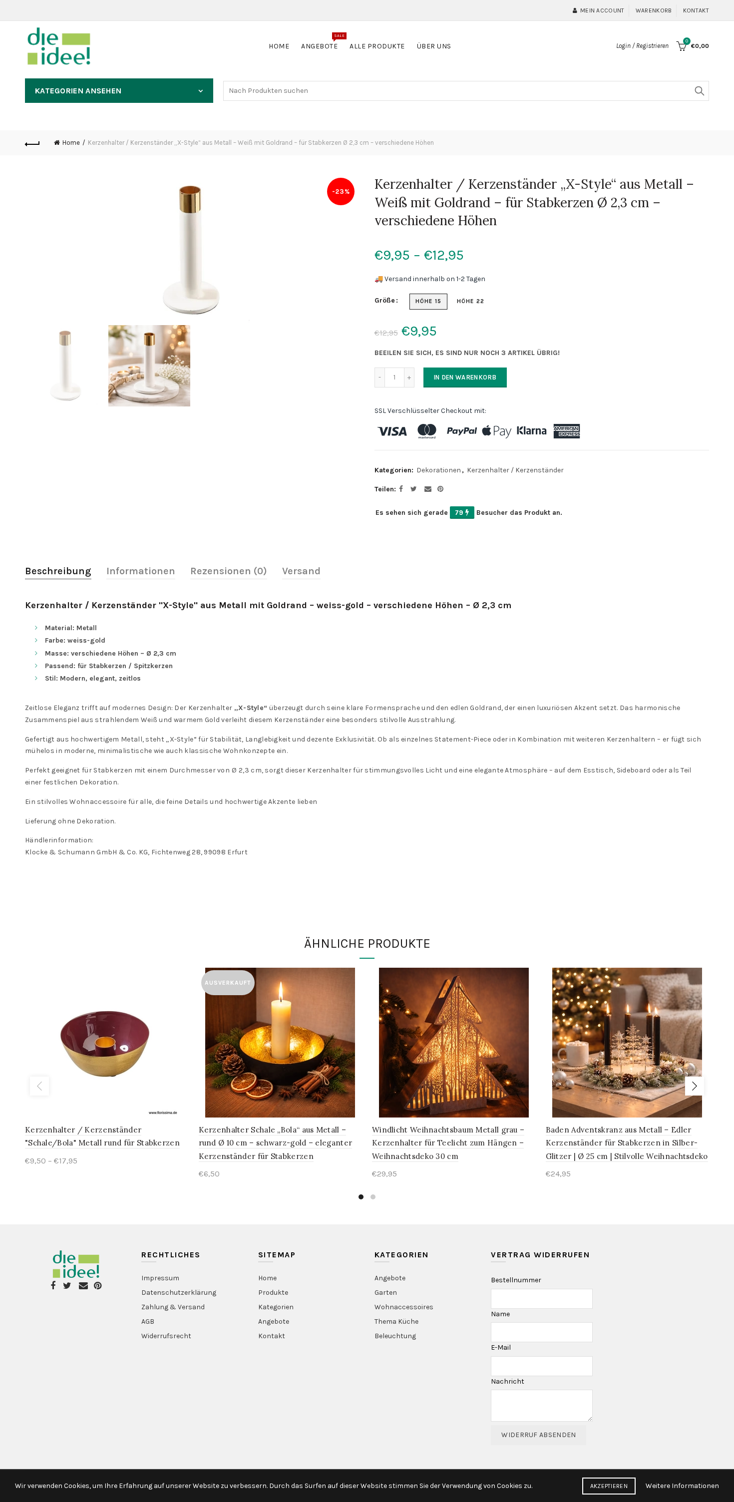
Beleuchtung (395, 1336)
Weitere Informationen (682, 1486)
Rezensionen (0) (228, 571)
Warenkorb (654, 10)
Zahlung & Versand (173, 1307)
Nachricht (507, 1381)
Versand (301, 571)
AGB (147, 1321)
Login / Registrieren (642, 45)
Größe (384, 301)
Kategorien (276, 1307)
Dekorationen (438, 470)
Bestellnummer (516, 1280)
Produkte (273, 1292)
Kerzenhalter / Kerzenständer (515, 470)
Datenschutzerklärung (178, 1292)
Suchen (699, 91)
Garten (385, 1292)
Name (500, 1314)
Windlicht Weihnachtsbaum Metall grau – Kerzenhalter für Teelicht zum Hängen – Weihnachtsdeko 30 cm (448, 1143)
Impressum (160, 1278)
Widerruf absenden (538, 1435)
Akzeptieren (609, 1486)
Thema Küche (396, 1321)
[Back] (32, 143)
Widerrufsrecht (166, 1336)
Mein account (602, 10)
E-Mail (501, 1347)
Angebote (322, 41)
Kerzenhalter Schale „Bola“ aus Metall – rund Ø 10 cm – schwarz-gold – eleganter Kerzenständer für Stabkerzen (276, 1143)
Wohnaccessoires (403, 1307)
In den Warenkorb (465, 377)
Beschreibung (58, 571)
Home (279, 46)
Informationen (140, 571)
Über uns (434, 46)
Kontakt (696, 10)
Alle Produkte (377, 46)
